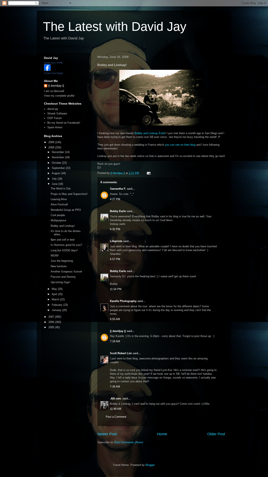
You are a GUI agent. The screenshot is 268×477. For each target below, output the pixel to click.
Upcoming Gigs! (60, 282)
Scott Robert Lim (121, 353)
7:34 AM (115, 386)
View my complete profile (59, 95)
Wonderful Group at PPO (66, 209)
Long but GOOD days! (64, 250)
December (58, 152)
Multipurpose (58, 220)
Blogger (150, 465)
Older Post (216, 434)
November (58, 157)
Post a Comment (116, 416)
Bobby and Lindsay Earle (150, 133)
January (57, 310)
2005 (51, 327)
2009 (51, 142)
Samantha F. (118, 188)
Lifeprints (116, 241)
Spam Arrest (54, 127)
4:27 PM (115, 199)
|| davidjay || (118, 331)
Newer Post (107, 434)
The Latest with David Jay (114, 26)
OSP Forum (54, 118)
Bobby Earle (118, 211)
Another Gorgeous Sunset (66, 271)
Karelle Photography (123, 301)
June (55, 183)
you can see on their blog (180, 144)
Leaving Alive (59, 199)
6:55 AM (115, 319)
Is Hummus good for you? (66, 244)
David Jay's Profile (53, 62)
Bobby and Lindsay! (63, 225)
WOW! (55, 255)
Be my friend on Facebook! (63, 122)
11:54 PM (115, 289)
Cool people (58, 215)
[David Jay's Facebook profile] (47, 69)
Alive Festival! (59, 204)
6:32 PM (115, 229)
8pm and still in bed (62, 239)
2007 (51, 316)
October (57, 162)
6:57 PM (115, 259)
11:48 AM (115, 408)
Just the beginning (62, 260)
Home (162, 434)
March (56, 299)
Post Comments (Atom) (128, 442)
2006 (51, 322)
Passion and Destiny (63, 276)
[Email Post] (148, 173)
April (55, 294)
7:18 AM (115, 341)
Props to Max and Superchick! (69, 194)
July (55, 178)
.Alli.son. (116, 398)
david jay (52, 108)
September (59, 168)
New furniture (59, 266)
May (55, 288)
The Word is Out (61, 188)
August (56, 173)
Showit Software (57, 113)
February (57, 304)
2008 (51, 147)
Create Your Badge (53, 73)
